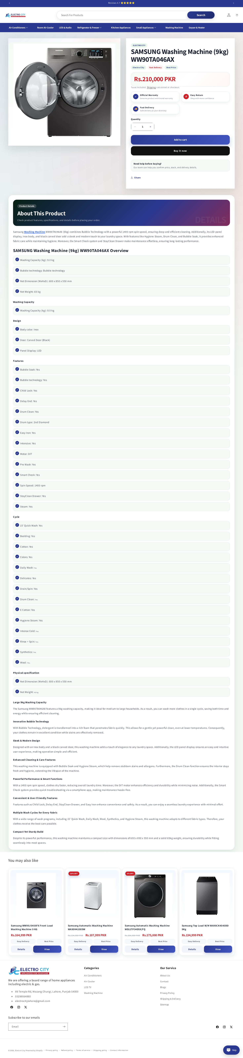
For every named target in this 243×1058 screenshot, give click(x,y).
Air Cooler (89, 981)
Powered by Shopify (34, 1050)
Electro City (20, 1050)
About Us (165, 975)
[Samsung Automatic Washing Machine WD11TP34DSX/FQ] (150, 895)
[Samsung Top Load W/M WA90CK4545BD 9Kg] (207, 895)
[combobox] (122, 15)
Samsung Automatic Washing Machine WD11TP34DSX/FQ (147, 927)
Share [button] (137, 177)
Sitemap (164, 1004)
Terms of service (83, 1050)
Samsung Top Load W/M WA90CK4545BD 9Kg (205, 927)
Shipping (151, 87)
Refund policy (67, 1050)
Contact (164, 981)
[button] (20, 27)
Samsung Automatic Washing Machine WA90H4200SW (90, 927)
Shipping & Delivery (170, 998)
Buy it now (180, 150)
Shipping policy (100, 1050)
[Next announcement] (233, 3)
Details (21, 949)
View (47, 949)
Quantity (135, 119)
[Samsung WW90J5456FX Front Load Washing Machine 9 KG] (36, 895)
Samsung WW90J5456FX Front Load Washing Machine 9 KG (32, 927)
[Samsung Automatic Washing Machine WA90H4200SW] (93, 895)
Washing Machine (34, 231)
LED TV (87, 987)
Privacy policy (52, 1050)
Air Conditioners (93, 975)
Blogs (163, 987)
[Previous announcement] (9, 3)
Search (201, 15)
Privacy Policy (167, 992)
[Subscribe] (64, 1026)
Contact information (119, 1050)
